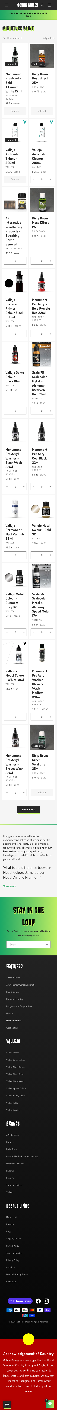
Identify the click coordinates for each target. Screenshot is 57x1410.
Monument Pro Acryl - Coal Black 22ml (40, 456)
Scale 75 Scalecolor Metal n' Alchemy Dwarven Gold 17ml (39, 383)
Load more (28, 809)
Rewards (10, 1224)
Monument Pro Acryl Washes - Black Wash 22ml (14, 458)
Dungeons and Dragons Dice (19, 1006)
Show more (9, 886)
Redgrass (10, 1170)
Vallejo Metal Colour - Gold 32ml (41, 529)
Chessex (10, 1142)
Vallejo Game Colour (15, 1059)
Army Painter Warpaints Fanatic (21, 984)
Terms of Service (14, 1253)
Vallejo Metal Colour (15, 1074)
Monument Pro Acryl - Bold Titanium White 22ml (14, 82)
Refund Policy (12, 1245)
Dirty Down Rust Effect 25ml (40, 78)
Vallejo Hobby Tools (15, 1095)
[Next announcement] (51, 15)
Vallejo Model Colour (15, 1067)
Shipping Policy (13, 1238)
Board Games (12, 991)
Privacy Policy (12, 1260)
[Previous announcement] (5, 15)
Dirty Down (11, 1149)
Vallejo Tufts (12, 1102)
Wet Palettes (12, 1027)
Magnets (10, 1013)
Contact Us (11, 1281)
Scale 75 (10, 1177)
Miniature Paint (14, 1020)
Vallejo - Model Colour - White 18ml (15, 675)
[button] (6, 5)
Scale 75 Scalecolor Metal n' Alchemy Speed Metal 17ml (41, 605)
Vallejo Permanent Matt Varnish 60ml (15, 532)
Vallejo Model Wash (15, 1081)
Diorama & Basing (14, 999)
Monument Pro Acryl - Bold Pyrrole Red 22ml (41, 306)
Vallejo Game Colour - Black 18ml (15, 376)
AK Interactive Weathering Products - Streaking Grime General (14, 231)
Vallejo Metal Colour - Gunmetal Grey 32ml (15, 600)
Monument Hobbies (15, 1163)
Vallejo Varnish (13, 1110)
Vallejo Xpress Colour (16, 1088)
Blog (8, 1231)
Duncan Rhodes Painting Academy (22, 1156)
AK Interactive (12, 1134)
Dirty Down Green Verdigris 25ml (40, 762)
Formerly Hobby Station (17, 1274)
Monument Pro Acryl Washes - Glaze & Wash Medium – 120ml (40, 684)
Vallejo (9, 1192)
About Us (10, 1267)
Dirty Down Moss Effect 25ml (40, 222)
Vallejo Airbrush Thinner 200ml (12, 156)
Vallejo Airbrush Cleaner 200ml (38, 156)
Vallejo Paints (12, 1052)
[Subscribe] (47, 944)
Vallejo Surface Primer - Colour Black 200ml (14, 308)
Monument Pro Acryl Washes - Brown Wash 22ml (15, 764)
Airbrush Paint (13, 977)
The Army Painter (14, 1185)
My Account (11, 1217)
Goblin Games (23, 1321)
